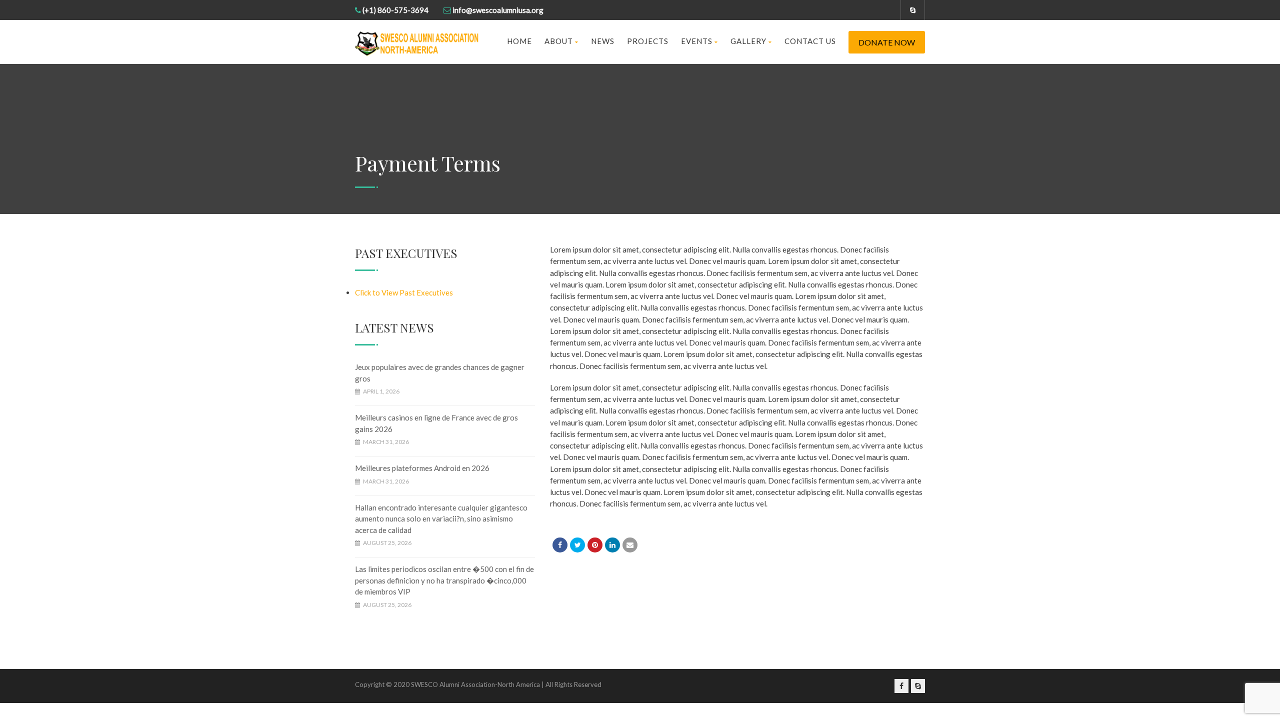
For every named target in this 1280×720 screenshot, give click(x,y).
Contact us (810, 41)
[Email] (630, 545)
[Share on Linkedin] (612, 545)
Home (519, 41)
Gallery (748, 41)
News (602, 41)
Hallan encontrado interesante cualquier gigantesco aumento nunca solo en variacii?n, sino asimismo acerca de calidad (441, 518)
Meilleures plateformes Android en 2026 (422, 468)
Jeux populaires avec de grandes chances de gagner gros (439, 372)
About (558, 41)
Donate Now (886, 42)
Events (696, 41)
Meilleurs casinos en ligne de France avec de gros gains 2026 (436, 423)
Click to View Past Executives (404, 292)
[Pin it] (595, 545)
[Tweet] (577, 545)
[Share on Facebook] (560, 545)
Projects (647, 41)
